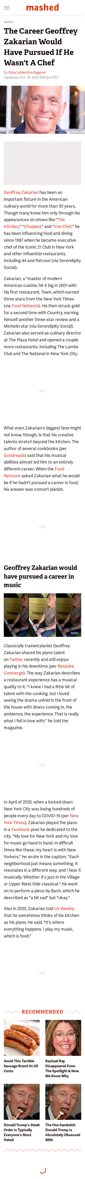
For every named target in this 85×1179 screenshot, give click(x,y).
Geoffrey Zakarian (21, 192)
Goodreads (14, 455)
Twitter (75, 633)
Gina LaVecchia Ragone (27, 72)
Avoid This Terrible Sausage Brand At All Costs (21, 1066)
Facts (8, 22)
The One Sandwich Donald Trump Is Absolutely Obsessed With (62, 1132)
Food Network (25, 305)
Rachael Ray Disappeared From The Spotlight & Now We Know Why (62, 1068)
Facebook (20, 829)
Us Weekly (64, 908)
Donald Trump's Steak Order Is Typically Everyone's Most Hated (22, 1132)
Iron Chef (62, 226)
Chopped (32, 226)
